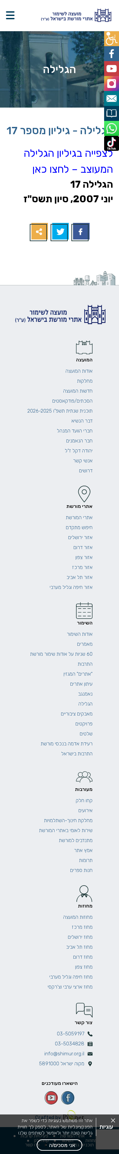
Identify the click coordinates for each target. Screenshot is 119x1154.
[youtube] (51, 1098)
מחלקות (85, 381)
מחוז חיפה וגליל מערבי (71, 977)
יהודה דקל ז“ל (79, 451)
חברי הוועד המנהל (75, 431)
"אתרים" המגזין (78, 674)
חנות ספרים (81, 870)
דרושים (86, 471)
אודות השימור (80, 634)
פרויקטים (84, 724)
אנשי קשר (83, 461)
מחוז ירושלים (80, 937)
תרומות (86, 860)
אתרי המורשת (79, 518)
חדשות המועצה (78, 391)
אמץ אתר (83, 850)
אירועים (85, 811)
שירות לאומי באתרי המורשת (66, 830)
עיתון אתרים (81, 684)
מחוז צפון (84, 967)
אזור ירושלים (80, 537)
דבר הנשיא (82, 421)
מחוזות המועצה (78, 917)
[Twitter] (59, 232)
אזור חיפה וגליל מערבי (71, 587)
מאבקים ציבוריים (77, 714)
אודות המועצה (79, 371)
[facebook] (67, 1098)
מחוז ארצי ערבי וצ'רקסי (70, 987)
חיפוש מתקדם (79, 527)
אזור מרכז (82, 567)
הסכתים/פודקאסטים (72, 401)
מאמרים (85, 644)
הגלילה (85, 704)
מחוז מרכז (82, 927)
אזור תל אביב (79, 577)
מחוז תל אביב (79, 947)
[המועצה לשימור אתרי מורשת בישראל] (75, 15)
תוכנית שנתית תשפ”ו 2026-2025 (60, 411)
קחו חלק (84, 801)
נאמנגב (85, 694)
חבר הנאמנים (79, 441)
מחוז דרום (83, 957)
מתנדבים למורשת (76, 840)
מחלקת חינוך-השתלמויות (68, 820)
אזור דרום (83, 547)
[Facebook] (80, 232)
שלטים (86, 734)
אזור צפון (84, 557)
